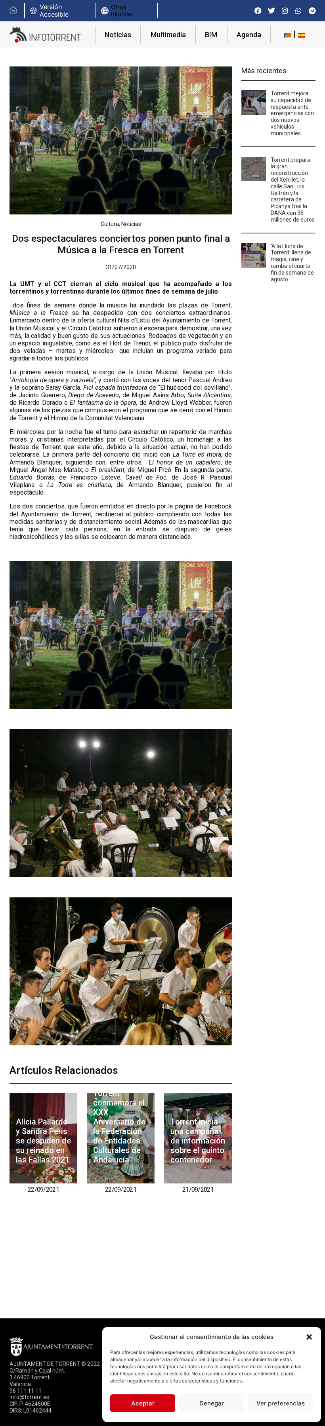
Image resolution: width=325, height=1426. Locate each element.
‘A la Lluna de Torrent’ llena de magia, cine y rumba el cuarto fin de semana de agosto (292, 263)
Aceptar (143, 1403)
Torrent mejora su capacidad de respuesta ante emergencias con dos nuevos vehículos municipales (292, 113)
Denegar (211, 1403)
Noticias (118, 34)
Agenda (249, 34)
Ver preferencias (280, 1403)
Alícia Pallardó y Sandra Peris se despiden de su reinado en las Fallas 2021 (43, 1140)
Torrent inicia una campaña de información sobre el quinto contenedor (197, 1140)
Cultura (110, 224)
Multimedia (168, 34)
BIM (211, 34)
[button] (309, 1337)
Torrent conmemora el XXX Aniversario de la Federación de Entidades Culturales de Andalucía (119, 1126)
